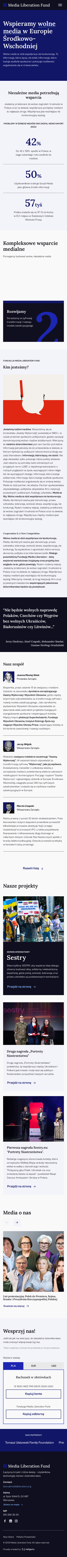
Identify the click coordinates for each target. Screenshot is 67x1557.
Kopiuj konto (33, 1394)
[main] (26, 5)
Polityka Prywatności (26, 1537)
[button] (60, 5)
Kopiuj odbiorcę (33, 1414)
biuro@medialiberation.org (17, 1486)
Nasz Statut (8, 1537)
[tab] (13, 1366)
